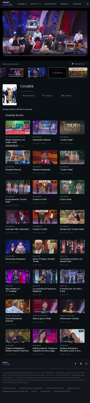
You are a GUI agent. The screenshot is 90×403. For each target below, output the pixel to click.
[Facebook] (75, 364)
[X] (86, 364)
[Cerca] (87, 4)
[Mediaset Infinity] (7, 4)
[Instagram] (81, 364)
